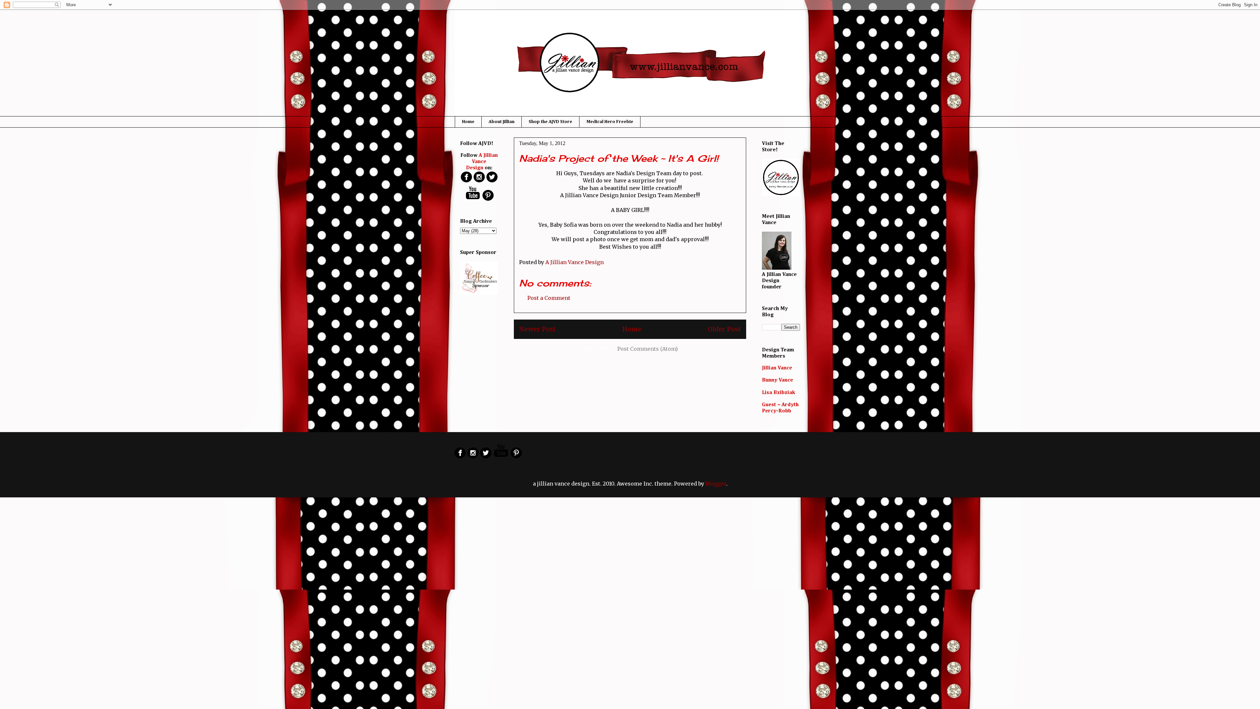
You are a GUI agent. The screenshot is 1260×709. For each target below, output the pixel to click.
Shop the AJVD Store (550, 121)
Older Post (724, 329)
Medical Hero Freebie (609, 121)
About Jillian (501, 121)
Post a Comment (548, 298)
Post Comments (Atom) (647, 348)
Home (468, 121)
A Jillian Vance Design (482, 162)
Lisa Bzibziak (778, 392)
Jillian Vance (777, 368)
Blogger (715, 483)
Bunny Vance (777, 380)
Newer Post (537, 329)
